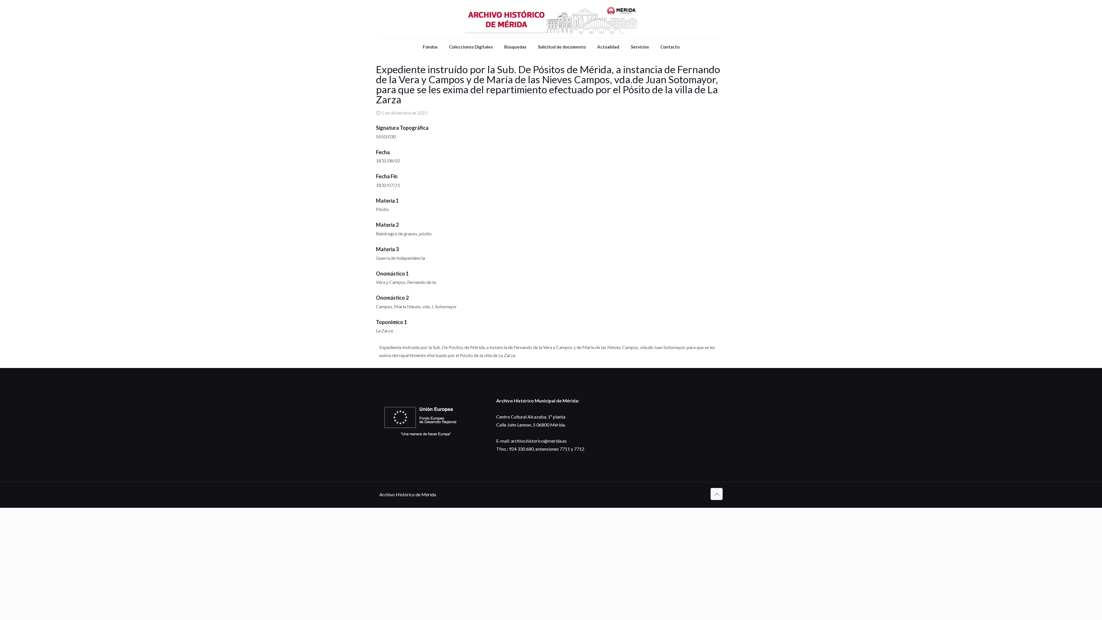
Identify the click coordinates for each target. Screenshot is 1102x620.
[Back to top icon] (717, 494)
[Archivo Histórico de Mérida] (551, 19)
